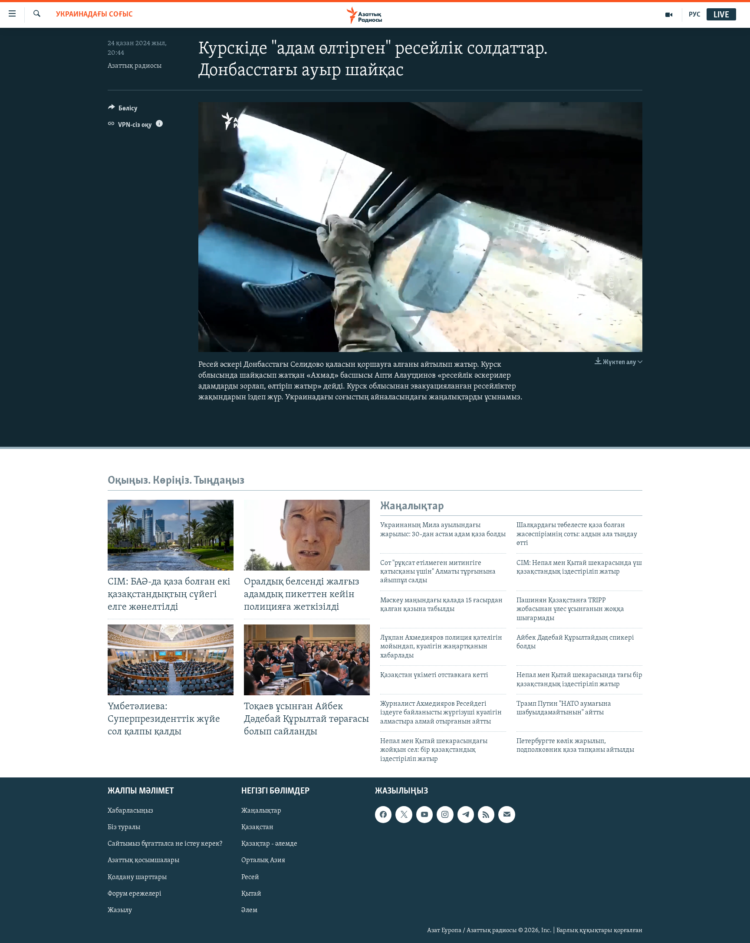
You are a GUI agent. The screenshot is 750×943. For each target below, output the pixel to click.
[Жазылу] (506, 815)
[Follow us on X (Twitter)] (403, 815)
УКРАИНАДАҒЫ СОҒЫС (94, 15)
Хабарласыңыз (130, 811)
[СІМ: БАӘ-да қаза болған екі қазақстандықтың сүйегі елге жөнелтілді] (171, 535)
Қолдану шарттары (137, 877)
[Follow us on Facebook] (383, 815)
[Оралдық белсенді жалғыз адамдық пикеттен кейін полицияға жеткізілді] (307, 535)
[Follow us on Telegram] (465, 815)
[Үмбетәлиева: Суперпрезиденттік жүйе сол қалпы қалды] (171, 659)
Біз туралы (124, 827)
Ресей (250, 877)
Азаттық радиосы (134, 66)
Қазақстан (257, 827)
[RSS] (486, 815)
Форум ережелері (134, 893)
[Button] (123, 110)
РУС (695, 14)
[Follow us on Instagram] (445, 815)
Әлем (249, 910)
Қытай (251, 893)
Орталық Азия (263, 860)
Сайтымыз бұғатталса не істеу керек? (165, 844)
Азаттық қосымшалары (143, 860)
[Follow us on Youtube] (424, 815)
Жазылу (120, 910)
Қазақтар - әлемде (269, 844)
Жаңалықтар (261, 811)
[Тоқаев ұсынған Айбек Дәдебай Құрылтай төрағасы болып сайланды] (307, 659)
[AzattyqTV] (669, 14)
